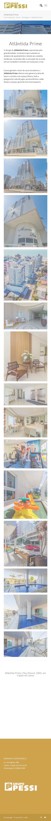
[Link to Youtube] (45, 817)
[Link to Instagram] (41, 817)
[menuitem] (39, 5)
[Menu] (45, 5)
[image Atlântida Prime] (26, 104)
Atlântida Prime (11, 14)
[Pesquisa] (39, 5)
